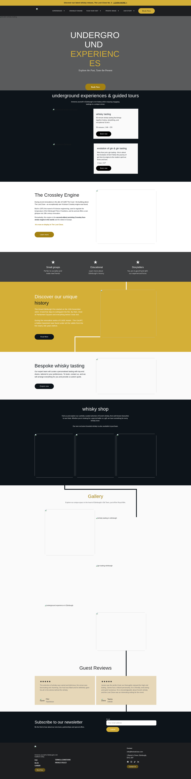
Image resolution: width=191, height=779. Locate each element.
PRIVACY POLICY (61, 762)
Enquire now (44, 386)
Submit (112, 729)
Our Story (128, 11)
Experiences (57, 11)
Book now (103, 134)
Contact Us (132, 766)
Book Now (146, 11)
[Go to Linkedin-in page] (138, 762)
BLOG (37, 763)
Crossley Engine (75, 11)
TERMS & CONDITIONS (63, 759)
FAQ (36, 760)
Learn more (44, 235)
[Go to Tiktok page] (134, 762)
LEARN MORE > (120, 3)
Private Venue (111, 11)
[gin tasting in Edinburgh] (74, 158)
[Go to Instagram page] (131, 762)
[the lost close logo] (37, 749)
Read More (44, 337)
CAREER (37, 765)
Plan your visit (92, 11)
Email (108, 719)
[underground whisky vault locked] (75, 124)
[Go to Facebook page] (128, 762)
